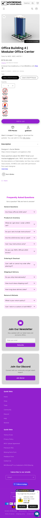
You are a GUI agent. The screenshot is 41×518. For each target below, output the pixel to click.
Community (7, 409)
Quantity (4, 82)
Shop (5, 401)
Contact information (32, 514)
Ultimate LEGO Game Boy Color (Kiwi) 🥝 (29, 498)
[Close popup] (38, 492)
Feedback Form (9, 456)
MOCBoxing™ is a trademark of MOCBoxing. (18, 465)
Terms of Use (8, 435)
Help (5, 418)
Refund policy (23, 511)
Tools (5, 405)
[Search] (32, 3)
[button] (4, 9)
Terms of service (9, 514)
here (19, 135)
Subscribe (20, 345)
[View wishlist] (37, 3)
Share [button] (6, 180)
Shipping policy (20, 514)
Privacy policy (32, 511)
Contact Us (7, 461)
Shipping (3, 62)
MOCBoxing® (13, 511)
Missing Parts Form (10, 452)
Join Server (20, 378)
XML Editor (26, 138)
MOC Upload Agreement (12, 443)
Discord (6, 414)
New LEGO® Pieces (10, 77)
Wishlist (6, 423)
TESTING (4, 169)
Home (6, 397)
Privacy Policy (8, 439)
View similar (22, 506)
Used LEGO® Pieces (29, 77)
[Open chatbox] (36, 514)
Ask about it (33, 506)
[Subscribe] (33, 477)
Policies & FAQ (8, 448)
